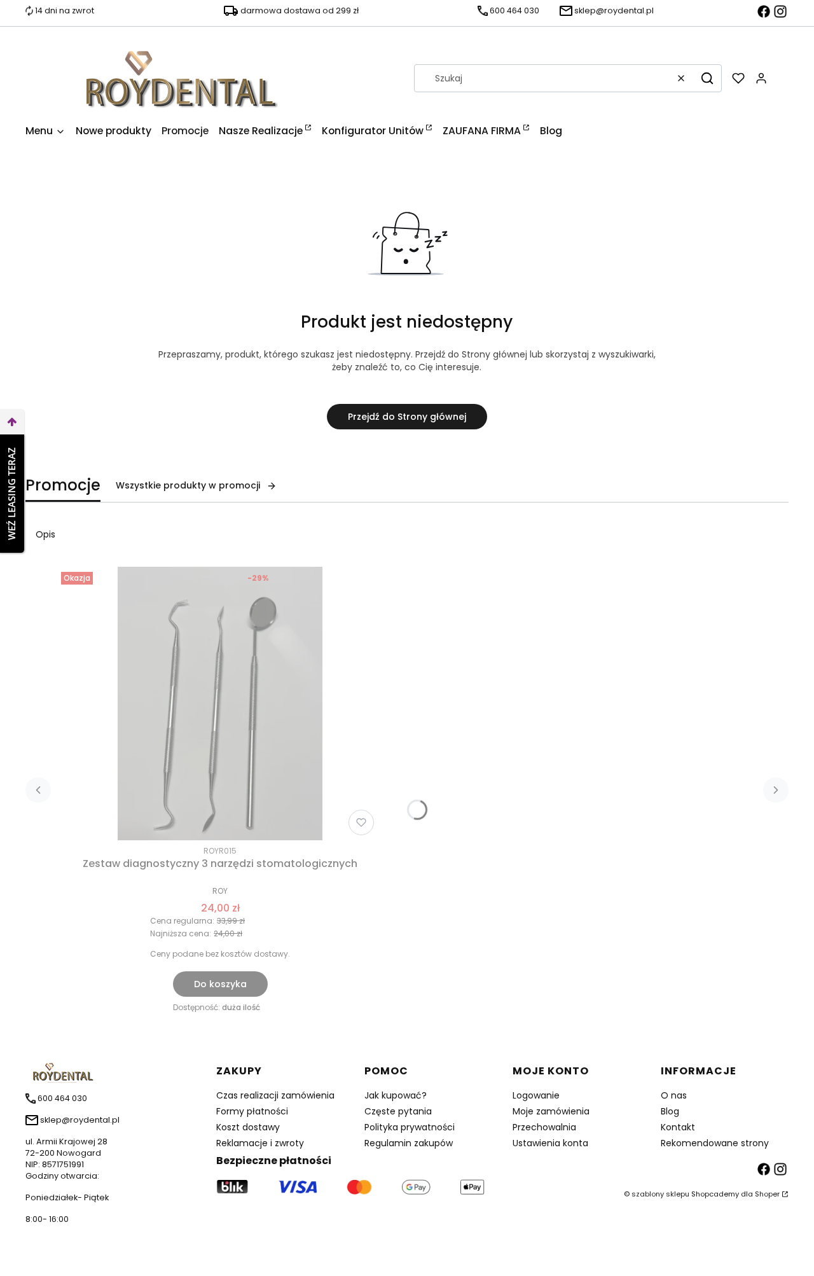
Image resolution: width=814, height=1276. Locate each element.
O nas (674, 1095)
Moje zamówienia (551, 1111)
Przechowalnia (544, 1127)
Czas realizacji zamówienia (275, 1095)
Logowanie (536, 1095)
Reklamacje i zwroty (260, 1143)
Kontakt (678, 1127)
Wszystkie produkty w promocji (188, 485)
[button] (707, 78)
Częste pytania (398, 1111)
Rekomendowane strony (715, 1143)
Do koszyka (220, 984)
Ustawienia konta (550, 1143)
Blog (670, 1111)
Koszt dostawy (248, 1127)
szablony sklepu (660, 1194)
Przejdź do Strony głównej (407, 416)
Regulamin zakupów (408, 1143)
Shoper (767, 1194)
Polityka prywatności (409, 1127)
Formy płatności (252, 1111)
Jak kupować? (395, 1095)
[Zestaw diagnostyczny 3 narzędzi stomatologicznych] (220, 703)
